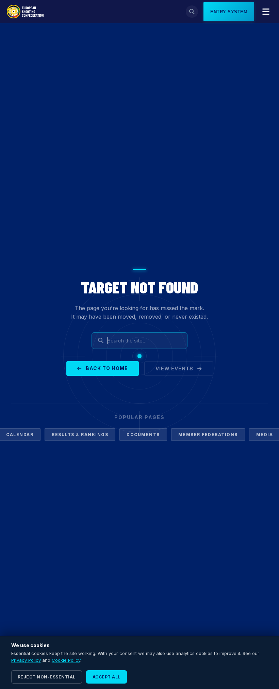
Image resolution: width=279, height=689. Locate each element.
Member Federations (208, 434)
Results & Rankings (80, 434)
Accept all (106, 676)
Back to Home (106, 368)
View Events (175, 368)
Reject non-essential (47, 676)
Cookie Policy (66, 660)
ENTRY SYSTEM (228, 11)
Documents (143, 434)
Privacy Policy (26, 660)
